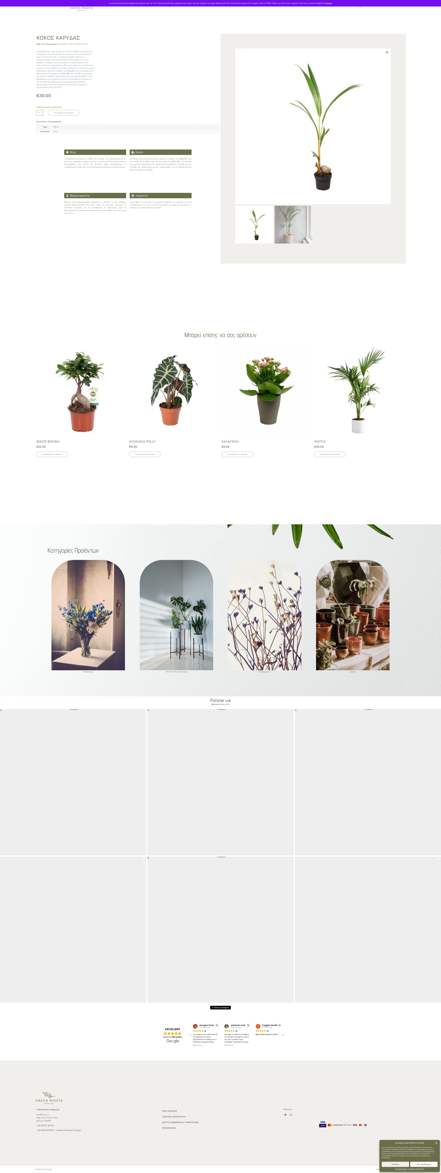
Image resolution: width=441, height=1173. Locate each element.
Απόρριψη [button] (328, 3)
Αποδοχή (395, 1164)
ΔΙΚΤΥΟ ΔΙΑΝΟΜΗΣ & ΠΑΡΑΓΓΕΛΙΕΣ (180, 1122)
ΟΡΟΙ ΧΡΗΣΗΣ (169, 1111)
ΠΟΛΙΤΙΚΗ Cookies (401, 1169)
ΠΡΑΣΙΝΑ (78, 44)
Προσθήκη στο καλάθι (63, 113)
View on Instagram (221, 1008)
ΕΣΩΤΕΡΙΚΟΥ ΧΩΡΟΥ (66, 44)
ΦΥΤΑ (85, 44)
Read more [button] (228, 1045)
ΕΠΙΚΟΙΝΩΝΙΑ (169, 1128)
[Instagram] (291, 1115)
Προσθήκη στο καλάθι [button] (52, 454)
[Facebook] (285, 1115)
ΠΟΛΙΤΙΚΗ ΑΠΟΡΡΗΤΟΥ (416, 1169)
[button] (436, 1143)
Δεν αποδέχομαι (424, 1164)
